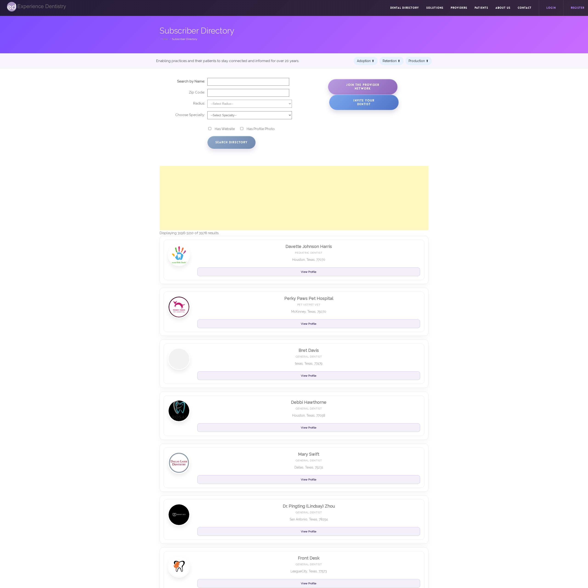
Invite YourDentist (363, 102)
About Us (502, 8)
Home (164, 39)
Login (551, 8)
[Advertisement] (294, 198)
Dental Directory (404, 8)
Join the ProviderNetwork (362, 87)
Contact (524, 8)
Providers (459, 8)
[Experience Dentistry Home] (36, 6)
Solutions (434, 8)
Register (577, 8)
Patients (481, 8)
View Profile (308, 271)
